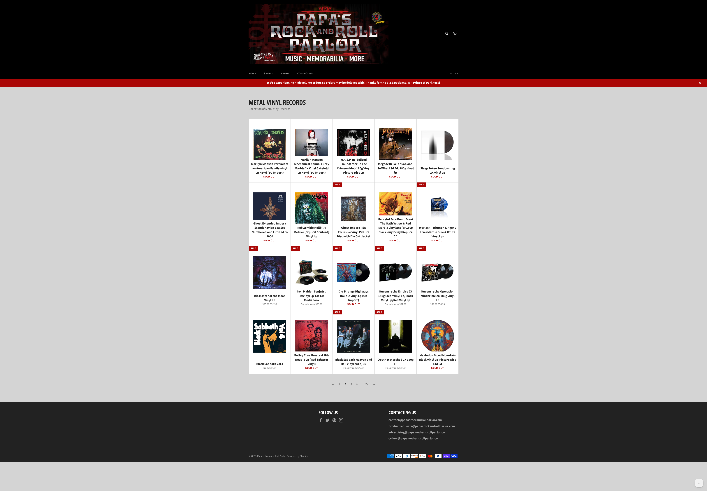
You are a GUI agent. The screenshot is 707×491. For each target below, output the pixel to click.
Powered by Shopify (297, 456)
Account (454, 73)
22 (366, 384)
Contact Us (305, 73)
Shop (267, 73)
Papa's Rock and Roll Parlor (271, 456)
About (285, 73)
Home (252, 73)
